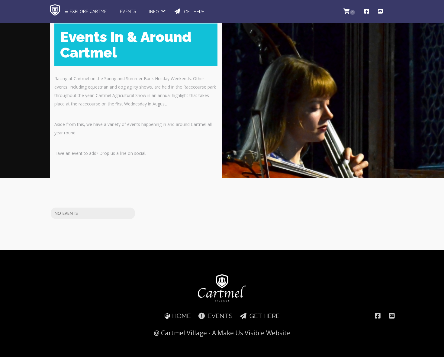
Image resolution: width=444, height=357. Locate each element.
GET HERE (193, 11)
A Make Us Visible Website (251, 333)
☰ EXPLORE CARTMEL (87, 11)
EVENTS (128, 11)
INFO (154, 11)
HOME (181, 316)
